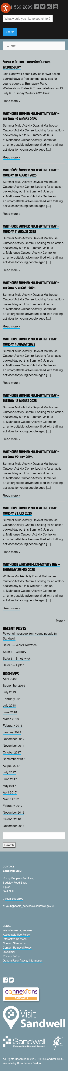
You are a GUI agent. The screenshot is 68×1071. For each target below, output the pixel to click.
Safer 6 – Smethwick (16, 658)
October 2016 (12, 819)
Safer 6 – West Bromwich (20, 645)
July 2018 (9, 705)
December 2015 (13, 826)
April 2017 (10, 792)
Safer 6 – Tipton (13, 665)
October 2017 (12, 752)
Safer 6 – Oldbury (14, 651)
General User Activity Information (22, 960)
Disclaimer (9, 952)
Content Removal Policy (17, 947)
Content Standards (14, 943)
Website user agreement (17, 930)
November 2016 (13, 812)
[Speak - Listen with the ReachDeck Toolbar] (6, 8)
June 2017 (10, 779)
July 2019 (9, 692)
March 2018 (11, 719)
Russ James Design (29, 1063)
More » (60, 620)
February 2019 (12, 699)
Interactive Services (14, 939)
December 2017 (13, 739)
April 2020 (10, 679)
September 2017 (14, 759)
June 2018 (10, 712)
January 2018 (12, 732)
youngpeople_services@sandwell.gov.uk (30, 906)
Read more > (11, 101)
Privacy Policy (11, 956)
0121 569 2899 (14, 898)
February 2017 (12, 805)
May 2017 (9, 786)
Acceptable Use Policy (16, 934)
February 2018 (12, 725)
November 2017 (13, 745)
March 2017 (11, 799)
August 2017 (11, 765)
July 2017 (9, 772)
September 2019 (14, 685)
